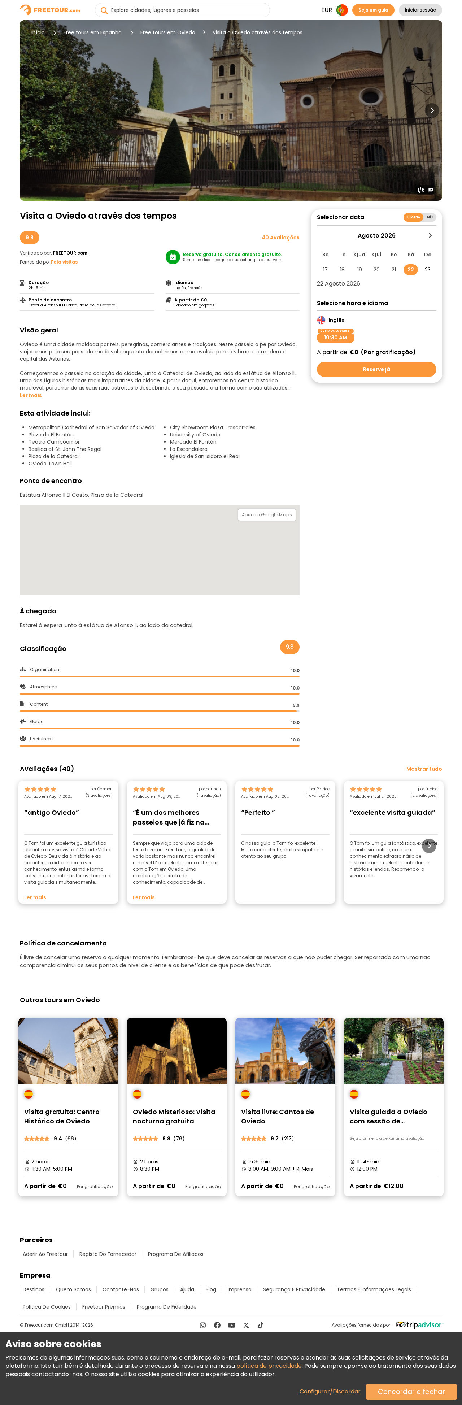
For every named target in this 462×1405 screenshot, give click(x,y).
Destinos (33, 1289)
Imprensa (240, 1289)
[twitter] (246, 1325)
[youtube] (231, 1325)
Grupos (160, 1289)
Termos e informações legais (374, 1289)
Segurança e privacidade (294, 1289)
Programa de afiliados (176, 1254)
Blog (211, 1289)
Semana (413, 217)
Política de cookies (47, 1306)
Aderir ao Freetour (45, 1254)
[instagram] (203, 1325)
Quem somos (73, 1289)
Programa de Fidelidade (167, 1306)
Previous (30, 110)
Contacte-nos (121, 1289)
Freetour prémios (103, 1306)
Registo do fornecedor (107, 1254)
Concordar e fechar (411, 1392)
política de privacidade (269, 1366)
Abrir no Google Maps (267, 515)
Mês (430, 217)
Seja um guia (373, 10)
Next (432, 110)
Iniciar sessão (420, 10)
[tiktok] (260, 1325)
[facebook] (217, 1325)
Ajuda (187, 1289)
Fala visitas (64, 262)
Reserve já (376, 369)
